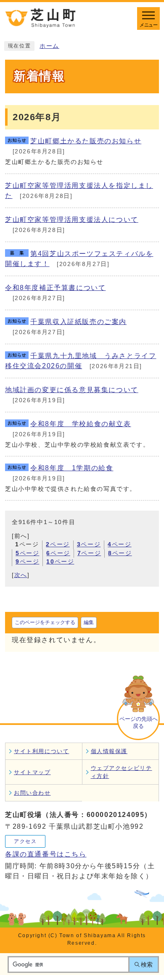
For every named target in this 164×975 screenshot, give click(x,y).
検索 (147, 964)
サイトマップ (32, 772)
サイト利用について (41, 751)
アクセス (25, 841)
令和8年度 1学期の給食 (71, 468)
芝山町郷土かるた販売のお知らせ (85, 141)
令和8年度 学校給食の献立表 (80, 423)
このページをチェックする (45, 622)
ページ (57, 544)
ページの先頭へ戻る (138, 722)
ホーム (49, 46)
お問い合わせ (32, 793)
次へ (20, 575)
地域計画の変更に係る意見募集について (71, 389)
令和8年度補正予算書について (55, 287)
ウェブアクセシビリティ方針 (121, 772)
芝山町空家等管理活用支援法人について (71, 219)
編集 (89, 622)
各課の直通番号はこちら (46, 854)
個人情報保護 (109, 751)
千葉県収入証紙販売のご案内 (78, 321)
